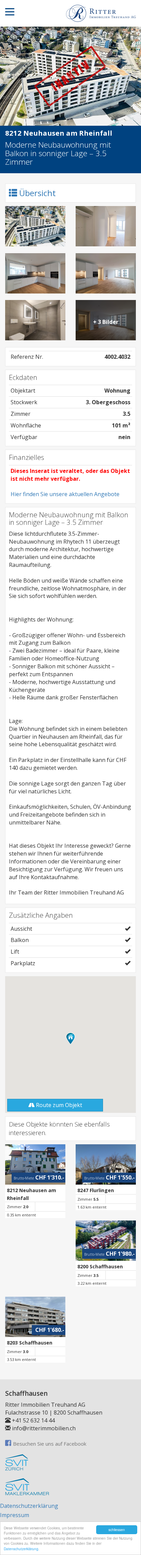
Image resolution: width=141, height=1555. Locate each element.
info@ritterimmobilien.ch (44, 1428)
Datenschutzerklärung (29, 1506)
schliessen (116, 1529)
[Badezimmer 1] (35, 320)
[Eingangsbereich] (106, 226)
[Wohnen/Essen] (35, 273)
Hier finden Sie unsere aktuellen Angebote (65, 494)
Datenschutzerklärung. (21, 1548)
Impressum (14, 1515)
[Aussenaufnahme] (35, 226)
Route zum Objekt (58, 1105)
